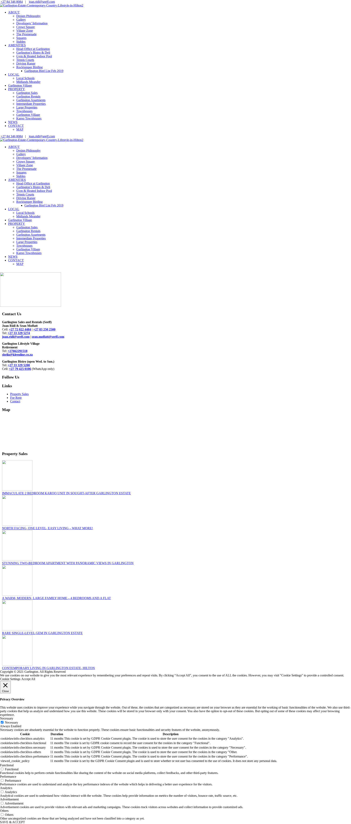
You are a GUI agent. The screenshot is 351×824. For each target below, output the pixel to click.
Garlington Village (20, 85)
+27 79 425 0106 (20, 369)
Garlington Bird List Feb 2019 (43, 71)
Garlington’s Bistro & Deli (33, 52)
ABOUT (14, 12)
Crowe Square (25, 27)
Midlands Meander (28, 82)
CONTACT (16, 125)
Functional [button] (7, 765)
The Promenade (26, 34)
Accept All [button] (28, 679)
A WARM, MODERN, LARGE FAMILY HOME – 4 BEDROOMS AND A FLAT (56, 598)
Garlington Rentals (28, 96)
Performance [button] (8, 776)
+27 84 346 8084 (12, 1)
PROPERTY (16, 89)
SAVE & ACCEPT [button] (12, 822)
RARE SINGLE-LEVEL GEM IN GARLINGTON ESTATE (42, 633)
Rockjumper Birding (29, 67)
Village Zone (24, 30)
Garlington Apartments (31, 100)
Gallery (21, 19)
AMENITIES (17, 45)
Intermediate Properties (31, 103)
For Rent (16, 397)
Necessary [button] (6, 718)
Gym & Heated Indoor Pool (34, 56)
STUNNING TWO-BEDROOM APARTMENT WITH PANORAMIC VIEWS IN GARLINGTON (68, 563)
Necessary (11, 722)
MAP (19, 129)
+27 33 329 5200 (19, 365)
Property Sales (19, 394)
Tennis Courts (25, 60)
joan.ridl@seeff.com (42, 1)
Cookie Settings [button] (10, 679)
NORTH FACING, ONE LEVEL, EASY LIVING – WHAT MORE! (47, 528)
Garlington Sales (27, 93)
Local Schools (25, 78)
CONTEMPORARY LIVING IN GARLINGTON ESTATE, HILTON (48, 668)
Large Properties (26, 107)
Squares (21, 38)
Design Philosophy (28, 16)
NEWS (12, 122)
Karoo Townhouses (28, 118)
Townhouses (24, 111)
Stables (20, 41)
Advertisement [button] (9, 799)
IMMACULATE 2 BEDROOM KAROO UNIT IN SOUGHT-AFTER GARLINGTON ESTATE (66, 493)
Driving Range (25, 63)
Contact (15, 401)
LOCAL (13, 74)
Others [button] (4, 810)
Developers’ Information (32, 23)
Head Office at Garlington (33, 49)
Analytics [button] (6, 788)
